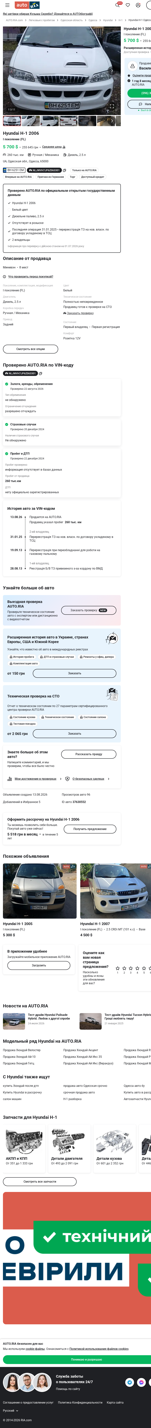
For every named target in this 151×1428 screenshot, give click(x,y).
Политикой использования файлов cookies (99, 1349)
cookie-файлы (35, 1349)
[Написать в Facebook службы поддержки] (141, 1382)
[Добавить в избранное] (127, 5)
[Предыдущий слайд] (11, 70)
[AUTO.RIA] (27, 5)
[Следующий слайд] (112, 70)
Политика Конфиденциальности (80, 1402)
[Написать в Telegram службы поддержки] (129, 1382)
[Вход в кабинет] (138, 5)
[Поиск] (117, 5)
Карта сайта (115, 1402)
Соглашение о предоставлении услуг (28, 1402)
